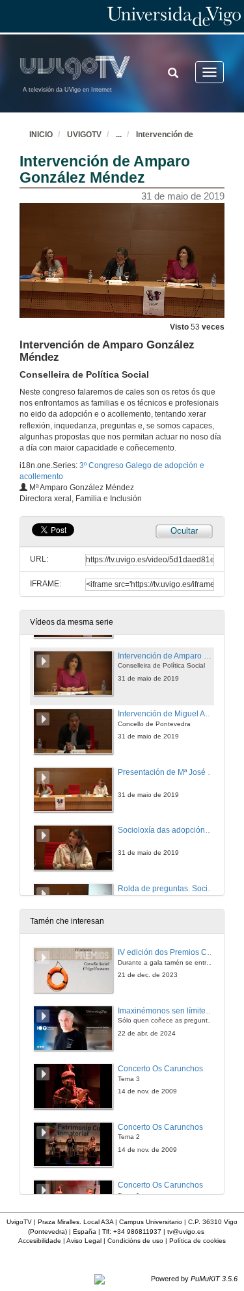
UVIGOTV (84, 134)
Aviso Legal (84, 1240)
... (119, 134)
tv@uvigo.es (185, 1231)
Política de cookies (197, 1240)
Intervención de (164, 134)
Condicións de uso (135, 1240)
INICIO (41, 134)
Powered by (194, 1279)
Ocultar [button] (184, 531)
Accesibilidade (39, 1240)
